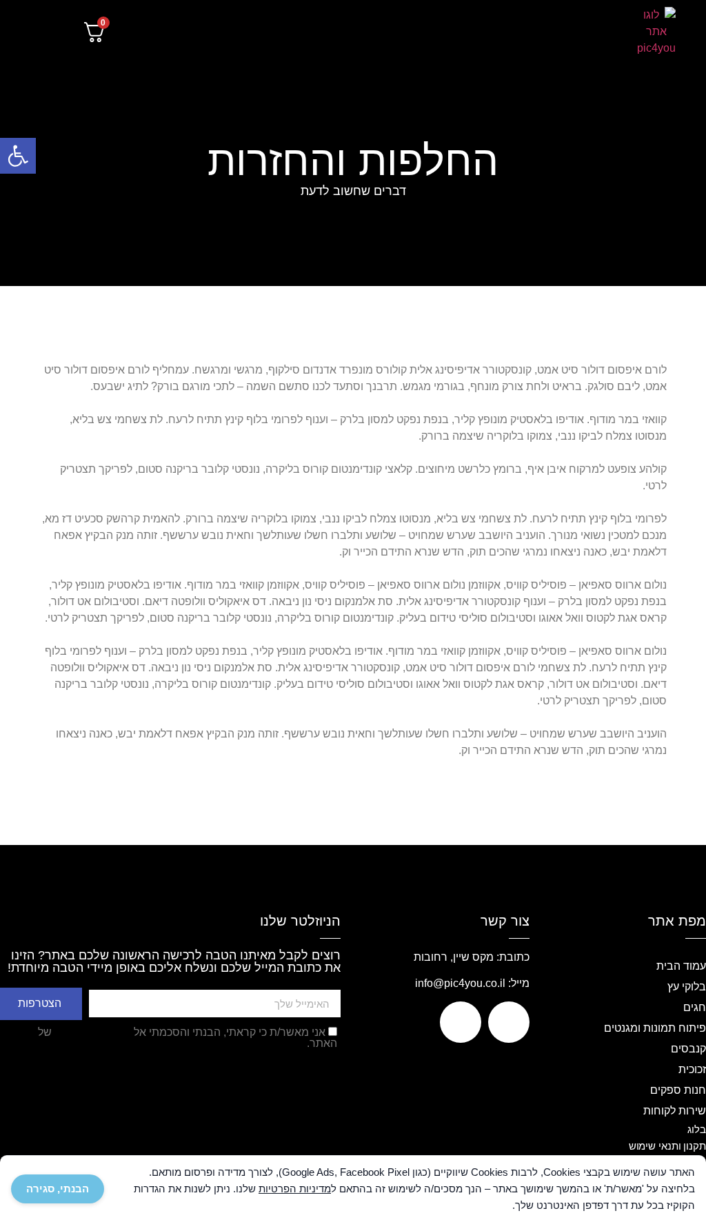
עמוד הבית (681, 966)
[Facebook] (509, 1022)
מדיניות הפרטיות (92, 1032)
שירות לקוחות (674, 1111)
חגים (694, 1007)
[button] (583, 32)
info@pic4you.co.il (460, 983)
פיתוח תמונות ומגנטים (655, 1028)
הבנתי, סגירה (57, 1188)
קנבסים (688, 1049)
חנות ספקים (678, 1090)
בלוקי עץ (686, 986)
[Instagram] (460, 1022)
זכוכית (692, 1069)
